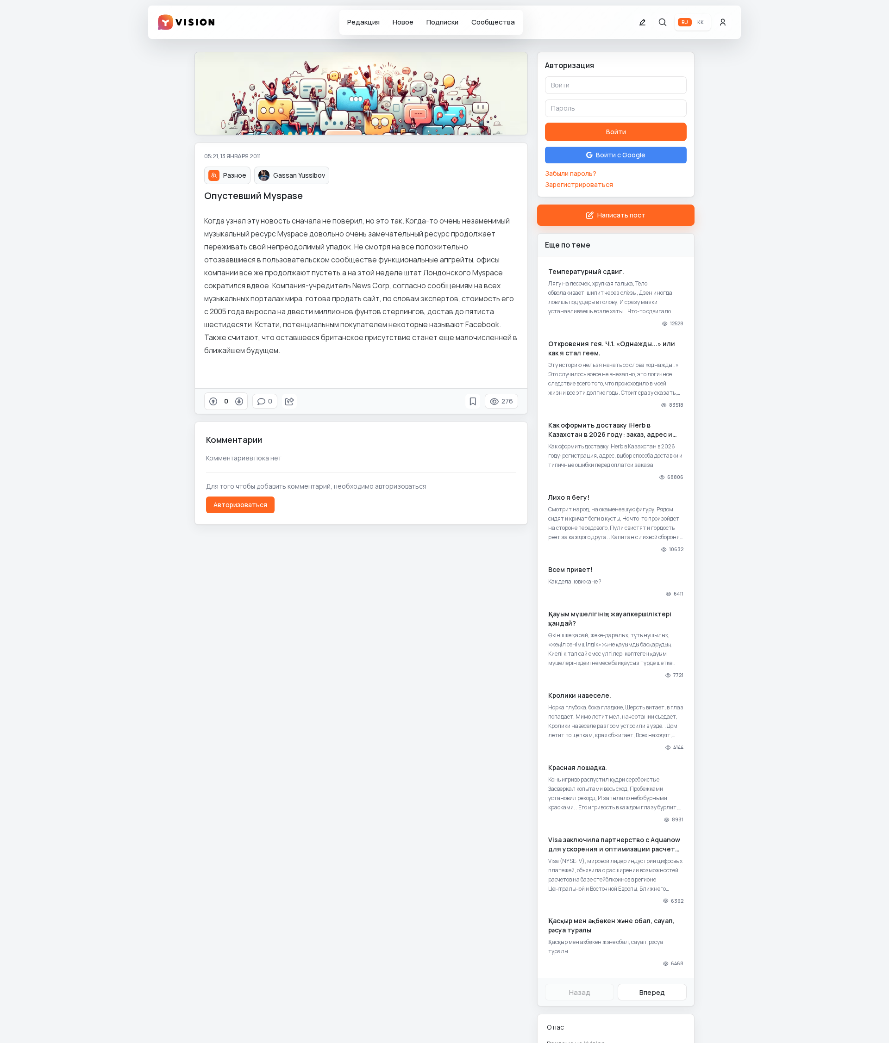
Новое (403, 22)
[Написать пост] (642, 22)
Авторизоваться (240, 504)
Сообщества (493, 22)
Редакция (363, 22)
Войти (616, 131)
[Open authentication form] (722, 22)
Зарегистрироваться (579, 184)
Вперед (652, 992)
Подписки (442, 22)
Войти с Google (620, 154)
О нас (555, 1027)
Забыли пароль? (570, 173)
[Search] (662, 22)
